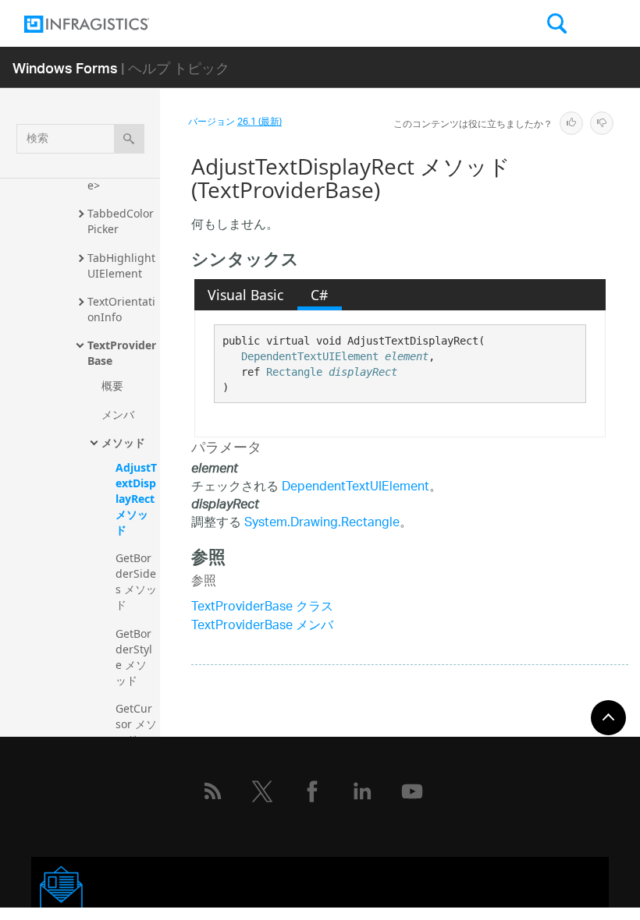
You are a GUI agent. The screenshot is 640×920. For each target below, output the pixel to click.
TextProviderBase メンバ (262, 626)
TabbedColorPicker (120, 221)
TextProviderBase (121, 353)
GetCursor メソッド (136, 724)
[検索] (129, 139)
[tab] (245, 294)
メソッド (123, 442)
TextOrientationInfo (121, 309)
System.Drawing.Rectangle (322, 523)
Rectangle (294, 372)
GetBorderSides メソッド (136, 581)
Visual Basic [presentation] (245, 294)
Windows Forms (65, 67)
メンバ (117, 414)
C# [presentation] (319, 294)
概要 (112, 385)
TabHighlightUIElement (121, 265)
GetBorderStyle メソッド (134, 657)
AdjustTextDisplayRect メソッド (137, 498)
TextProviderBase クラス (262, 608)
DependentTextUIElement (310, 356)
